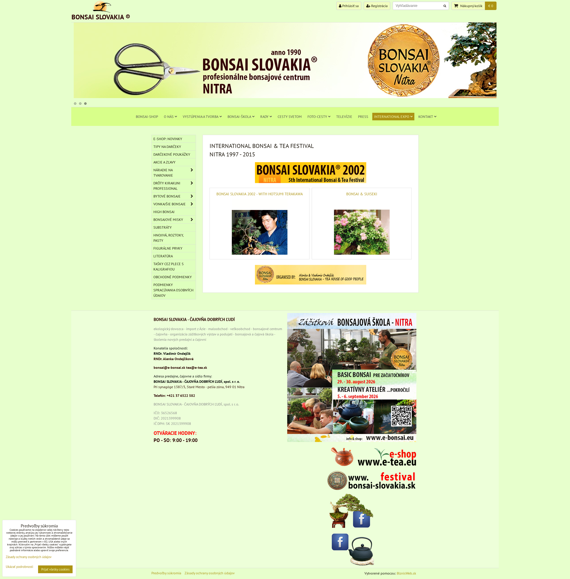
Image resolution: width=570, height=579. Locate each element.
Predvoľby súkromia (166, 573)
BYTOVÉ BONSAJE (167, 196)
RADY (264, 116)
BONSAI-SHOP (147, 116)
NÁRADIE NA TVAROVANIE (163, 173)
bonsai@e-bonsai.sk (169, 367)
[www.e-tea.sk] (371, 464)
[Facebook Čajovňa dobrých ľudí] (351, 548)
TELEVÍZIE (344, 116)
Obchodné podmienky (172, 277)
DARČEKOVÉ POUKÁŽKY (171, 154)
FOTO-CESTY (317, 116)
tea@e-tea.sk (196, 367)
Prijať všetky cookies (55, 569)
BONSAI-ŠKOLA (239, 116)
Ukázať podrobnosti (19, 567)
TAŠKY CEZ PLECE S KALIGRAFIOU (168, 266)
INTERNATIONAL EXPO (391, 116)
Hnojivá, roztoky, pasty (168, 238)
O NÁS (169, 116)
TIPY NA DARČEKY (167, 146)
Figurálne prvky (167, 248)
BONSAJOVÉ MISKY (168, 219)
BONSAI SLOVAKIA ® (100, 16)
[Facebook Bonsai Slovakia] (351, 510)
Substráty (162, 227)
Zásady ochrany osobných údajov (210, 573)
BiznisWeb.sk (406, 573)
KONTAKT (425, 116)
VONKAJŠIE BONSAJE (169, 204)
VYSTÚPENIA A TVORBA (200, 116)
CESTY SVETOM (290, 116)
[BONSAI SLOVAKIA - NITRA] (285, 97)
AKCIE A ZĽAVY (164, 162)
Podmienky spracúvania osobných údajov (173, 290)
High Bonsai (164, 212)
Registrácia (379, 6)
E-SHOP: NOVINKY (167, 139)
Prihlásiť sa (350, 6)
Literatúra (163, 256)
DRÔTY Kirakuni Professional (166, 186)
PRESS (363, 116)
